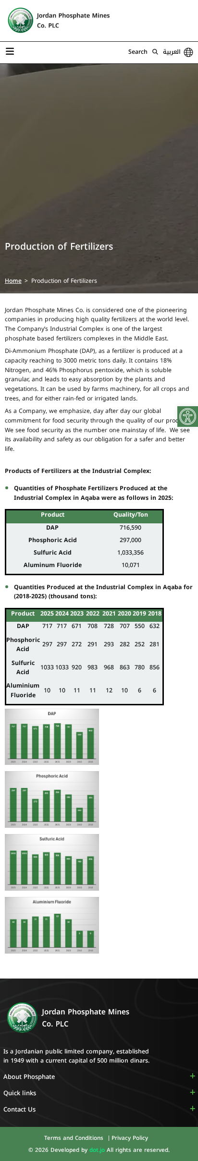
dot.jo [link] (98, 1150)
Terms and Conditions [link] (74, 1138)
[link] (187, 416)
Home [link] (13, 280)
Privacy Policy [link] (129, 1138)
